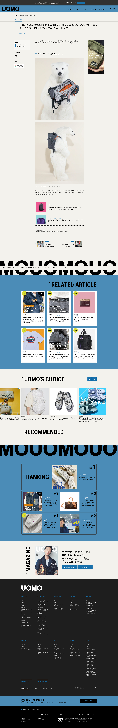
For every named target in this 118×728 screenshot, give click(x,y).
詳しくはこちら (81, 2)
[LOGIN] (111, 8)
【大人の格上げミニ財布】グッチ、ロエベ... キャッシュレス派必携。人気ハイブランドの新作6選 (84, 319)
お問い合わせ (40, 718)
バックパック (22, 33)
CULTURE (103, 9)
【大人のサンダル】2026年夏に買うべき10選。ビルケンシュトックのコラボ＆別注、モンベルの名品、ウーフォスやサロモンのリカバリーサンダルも (82, 419)
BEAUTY (70, 9)
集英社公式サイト (24, 718)
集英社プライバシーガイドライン (27, 719)
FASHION (70, 8)
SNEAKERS (87, 8)
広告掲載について (24, 721)
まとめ (50, 205)
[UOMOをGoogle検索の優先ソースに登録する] (19, 66)
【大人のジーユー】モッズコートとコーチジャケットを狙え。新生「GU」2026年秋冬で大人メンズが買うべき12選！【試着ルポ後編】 (88, 525)
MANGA (102, 8)
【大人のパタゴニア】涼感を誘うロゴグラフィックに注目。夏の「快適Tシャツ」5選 (33, 355)
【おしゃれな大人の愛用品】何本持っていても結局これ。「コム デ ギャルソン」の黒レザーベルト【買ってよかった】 (59, 319)
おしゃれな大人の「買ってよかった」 (56, 315)
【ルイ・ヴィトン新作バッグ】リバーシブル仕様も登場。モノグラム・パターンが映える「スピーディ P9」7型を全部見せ (88, 503)
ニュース (77, 352)
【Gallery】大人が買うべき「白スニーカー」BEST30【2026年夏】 (87, 478)
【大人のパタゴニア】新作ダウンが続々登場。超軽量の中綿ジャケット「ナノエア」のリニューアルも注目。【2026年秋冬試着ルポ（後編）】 (33, 320)
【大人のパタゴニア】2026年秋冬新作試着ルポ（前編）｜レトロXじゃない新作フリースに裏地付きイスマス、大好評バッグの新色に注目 (50, 503)
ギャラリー (82, 475)
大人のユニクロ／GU (86, 520)
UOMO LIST (79, 8)
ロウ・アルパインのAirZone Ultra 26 (21, 45)
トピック (19, 19)
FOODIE (94, 9)
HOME (4, 267)
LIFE (85, 9)
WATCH (94, 8)
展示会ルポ (26, 315)
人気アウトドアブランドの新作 (55, 218)
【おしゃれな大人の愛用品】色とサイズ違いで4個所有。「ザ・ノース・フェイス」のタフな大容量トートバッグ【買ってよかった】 (59, 357)
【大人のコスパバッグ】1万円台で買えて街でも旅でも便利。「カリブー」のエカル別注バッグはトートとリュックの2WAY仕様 (84, 356)
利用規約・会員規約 (41, 719)
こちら (86, 721)
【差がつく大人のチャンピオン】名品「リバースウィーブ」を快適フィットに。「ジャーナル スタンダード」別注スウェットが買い (50, 525)
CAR (78, 9)
